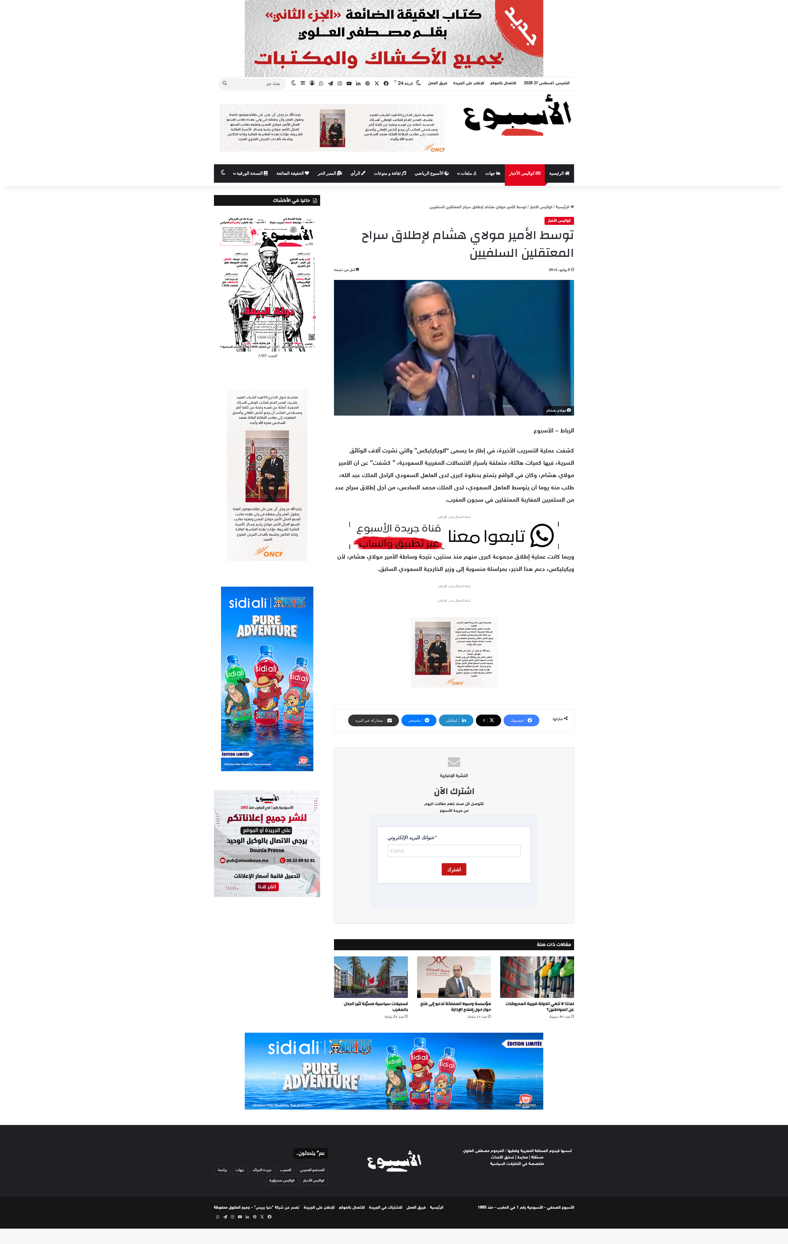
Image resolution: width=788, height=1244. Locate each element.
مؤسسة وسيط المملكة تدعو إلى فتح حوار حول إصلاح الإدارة (455, 1007)
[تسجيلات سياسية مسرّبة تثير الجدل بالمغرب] (371, 977)
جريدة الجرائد (262, 1170)
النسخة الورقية (250, 173)
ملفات (467, 173)
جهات (490, 173)
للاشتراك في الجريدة (385, 1207)
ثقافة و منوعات (388, 173)
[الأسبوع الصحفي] (517, 115)
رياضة (222, 1170)
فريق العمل (437, 83)
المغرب (285, 1170)
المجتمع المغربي (312, 1170)
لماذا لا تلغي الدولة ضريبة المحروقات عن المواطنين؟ (540, 1007)
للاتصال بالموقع (503, 83)
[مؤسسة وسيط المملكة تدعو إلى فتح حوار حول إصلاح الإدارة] (454, 977)
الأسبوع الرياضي (429, 173)
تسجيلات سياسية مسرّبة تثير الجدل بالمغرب (376, 1007)
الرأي (356, 173)
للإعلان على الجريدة (468, 83)
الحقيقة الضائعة (290, 173)
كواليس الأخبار (522, 173)
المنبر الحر (327, 173)
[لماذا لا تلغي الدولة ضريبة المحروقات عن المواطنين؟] (537, 977)
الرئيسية (557, 173)
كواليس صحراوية (282, 1180)
